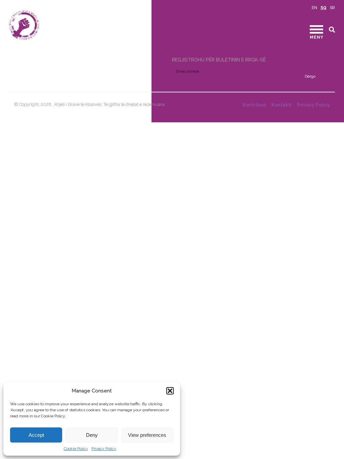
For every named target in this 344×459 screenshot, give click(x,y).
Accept (36, 435)
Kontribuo (254, 104)
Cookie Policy (76, 448)
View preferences (147, 435)
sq (323, 7)
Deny (92, 435)
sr (332, 7)
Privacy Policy (103, 448)
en (314, 7)
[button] (170, 390)
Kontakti (281, 104)
